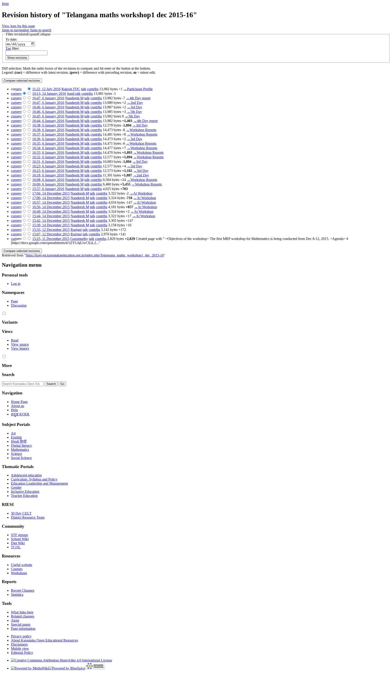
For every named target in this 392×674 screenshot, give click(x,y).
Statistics (17, 594)
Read (14, 340)
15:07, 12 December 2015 (51, 234)
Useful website (21, 565)
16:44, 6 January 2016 (48, 121)
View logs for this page (18, 26)
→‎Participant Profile (138, 89)
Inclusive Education (25, 491)
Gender (16, 487)
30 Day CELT (21, 513)
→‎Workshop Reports (141, 130)
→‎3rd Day (134, 107)
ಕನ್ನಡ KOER (20, 414)
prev (18, 89)
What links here (22, 612)
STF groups (19, 535)
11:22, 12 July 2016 (46, 89)
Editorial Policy (22, 652)
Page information (23, 628)
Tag (8, 48)
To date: (11, 39)
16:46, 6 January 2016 (48, 107)
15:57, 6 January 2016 (48, 189)
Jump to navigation (15, 30)
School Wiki (20, 539)
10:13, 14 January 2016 (49, 93)
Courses (16, 569)
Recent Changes (22, 590)
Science (16, 454)
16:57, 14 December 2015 (51, 202)
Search (8, 374)
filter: (12, 48)
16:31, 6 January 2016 (48, 162)
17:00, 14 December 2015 (51, 198)
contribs (92, 89)
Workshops (19, 573)
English (16, 437)
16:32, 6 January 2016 (48, 157)
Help (5, 4)
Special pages (20, 624)
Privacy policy (21, 636)
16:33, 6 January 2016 (48, 152)
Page (14, 301)
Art (13, 433)
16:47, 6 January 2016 (48, 98)
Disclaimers (19, 644)
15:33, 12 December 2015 (51, 230)
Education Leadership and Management (39, 483)
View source (20, 344)
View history (20, 348)
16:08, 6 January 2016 (48, 180)
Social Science (21, 458)
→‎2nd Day (135, 103)
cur (13, 93)
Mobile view (20, 648)
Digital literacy (21, 445)
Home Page (19, 402)
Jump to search (40, 30)
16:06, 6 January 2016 (48, 184)
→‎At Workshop (141, 193)
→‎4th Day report (138, 98)
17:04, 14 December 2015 (51, 193)
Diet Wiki (18, 543)
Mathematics (20, 450)
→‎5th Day (134, 112)
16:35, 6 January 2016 (48, 143)
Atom (15, 620)
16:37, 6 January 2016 (48, 134)
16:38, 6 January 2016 (48, 125)
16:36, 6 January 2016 (48, 139)
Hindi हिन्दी (19, 441)
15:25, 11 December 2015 (50, 239)
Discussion (19, 305)
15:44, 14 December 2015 (51, 216)
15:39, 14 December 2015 (51, 225)
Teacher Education (24, 496)
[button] (28, 34)
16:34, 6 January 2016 (48, 148)
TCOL (16, 547)
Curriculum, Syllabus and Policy (34, 479)
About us (17, 406)
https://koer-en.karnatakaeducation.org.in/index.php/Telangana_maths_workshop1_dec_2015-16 (95, 255)
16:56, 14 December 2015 (51, 207)
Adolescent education (26, 475)
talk (83, 89)
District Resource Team (27, 517)
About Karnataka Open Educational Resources (44, 640)
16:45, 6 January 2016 (48, 116)
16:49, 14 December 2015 (51, 211)
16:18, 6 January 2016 (48, 175)
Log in (15, 284)
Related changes (22, 616)
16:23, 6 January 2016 (48, 166)
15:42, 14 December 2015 (51, 220)
